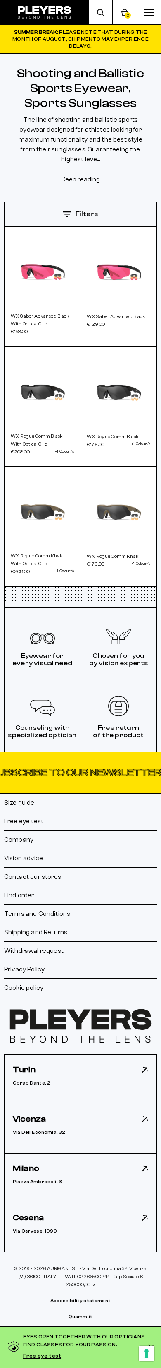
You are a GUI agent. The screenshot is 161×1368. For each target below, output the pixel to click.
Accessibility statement (80, 1300)
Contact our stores (32, 876)
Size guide (19, 802)
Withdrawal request (34, 951)
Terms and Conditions (37, 913)
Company (18, 839)
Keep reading (81, 179)
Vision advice (23, 858)
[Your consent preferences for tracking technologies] (146, 1353)
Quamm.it (80, 1316)
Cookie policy (23, 988)
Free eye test (23, 821)
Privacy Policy (24, 969)
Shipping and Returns (35, 932)
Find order (19, 895)
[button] (80, 773)
